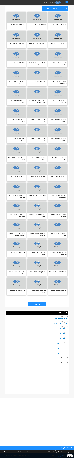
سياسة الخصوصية (62, 456)
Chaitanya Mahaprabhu (61, 319)
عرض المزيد (37, 304)
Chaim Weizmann (62, 344)
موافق (70, 456)
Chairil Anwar (64, 329)
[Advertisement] (37, 379)
